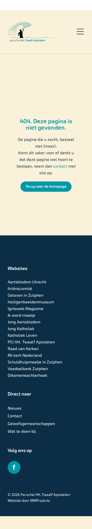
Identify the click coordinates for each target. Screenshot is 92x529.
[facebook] (14, 467)
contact (60, 166)
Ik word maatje (21, 315)
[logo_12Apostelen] (36, 23)
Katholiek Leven (22, 335)
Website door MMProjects (29, 500)
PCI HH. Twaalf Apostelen (31, 342)
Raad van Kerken (23, 348)
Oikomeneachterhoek (27, 375)
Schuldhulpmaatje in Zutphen (35, 362)
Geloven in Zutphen (25, 295)
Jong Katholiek (21, 328)
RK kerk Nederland (25, 355)
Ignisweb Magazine (25, 308)
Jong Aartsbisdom (24, 322)
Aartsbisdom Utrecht (27, 282)
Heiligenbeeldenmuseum (31, 302)
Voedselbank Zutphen (28, 368)
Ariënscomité (20, 288)
